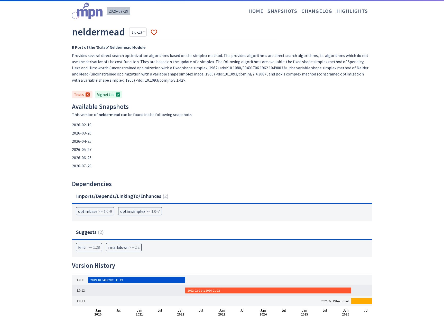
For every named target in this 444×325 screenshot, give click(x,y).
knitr (89, 247)
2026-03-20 (81, 133)
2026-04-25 (81, 141)
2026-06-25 (81, 157)
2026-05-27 (81, 149)
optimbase (95, 211)
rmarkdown (124, 247)
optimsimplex (140, 211)
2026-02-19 (81, 124)
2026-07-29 (118, 11)
